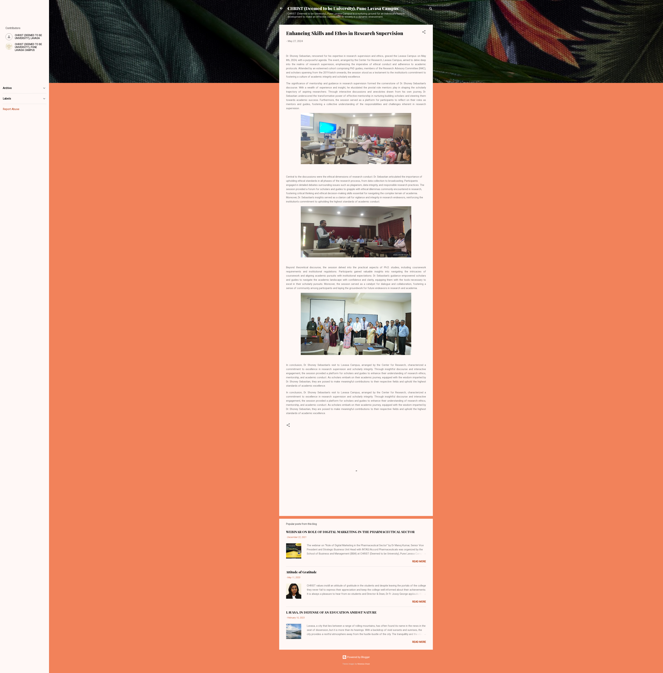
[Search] (431, 9)
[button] (424, 32)
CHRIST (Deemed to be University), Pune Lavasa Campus (342, 8)
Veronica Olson (363, 664)
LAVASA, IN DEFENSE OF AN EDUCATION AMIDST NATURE (331, 612)
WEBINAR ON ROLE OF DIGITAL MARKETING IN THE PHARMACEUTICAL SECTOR (350, 532)
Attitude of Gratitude (301, 572)
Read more (419, 561)
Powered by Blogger (358, 657)
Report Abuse (11, 109)
